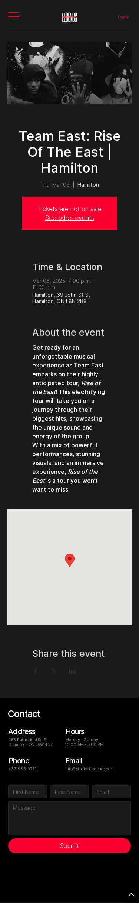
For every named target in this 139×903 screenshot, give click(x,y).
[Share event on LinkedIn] (72, 671)
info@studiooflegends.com (89, 768)
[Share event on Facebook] (35, 671)
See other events (69, 217)
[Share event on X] (53, 671)
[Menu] (13, 16)
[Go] (131, 895)
